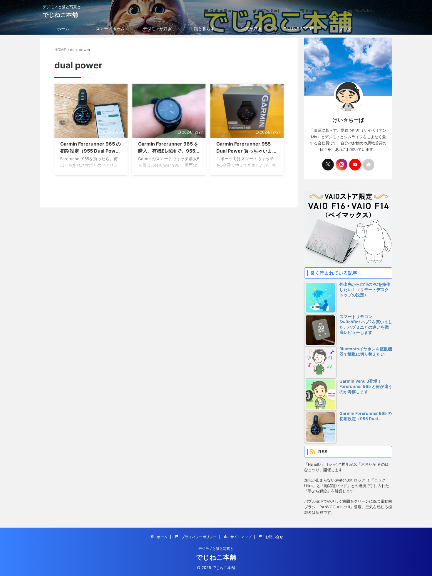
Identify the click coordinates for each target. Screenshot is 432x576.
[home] (368, 164)
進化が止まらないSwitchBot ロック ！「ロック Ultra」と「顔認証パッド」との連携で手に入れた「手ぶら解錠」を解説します (346, 486)
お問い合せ (274, 537)
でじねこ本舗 (60, 14)
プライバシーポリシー (199, 537)
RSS (322, 452)
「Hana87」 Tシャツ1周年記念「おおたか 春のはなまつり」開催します (346, 467)
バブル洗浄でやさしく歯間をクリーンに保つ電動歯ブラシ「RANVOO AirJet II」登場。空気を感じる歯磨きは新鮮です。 (348, 507)
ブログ (345, 28)
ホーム (63, 28)
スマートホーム (110, 28)
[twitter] (328, 164)
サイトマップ (241, 537)
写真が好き (251, 28)
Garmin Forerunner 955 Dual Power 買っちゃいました (246, 151)
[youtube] (355, 164)
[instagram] (341, 164)
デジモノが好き (157, 28)
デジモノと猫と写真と (216, 548)
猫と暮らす (204, 28)
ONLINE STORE (298, 28)
